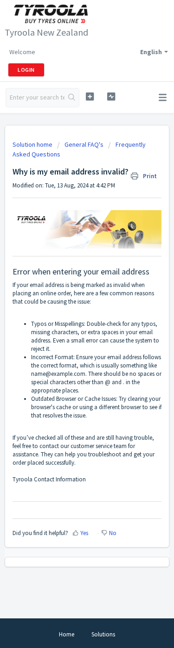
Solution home (33, 144)
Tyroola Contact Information (49, 479)
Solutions (103, 634)
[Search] (71, 97)
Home (66, 634)
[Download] (70, 320)
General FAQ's (83, 144)
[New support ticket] (90, 96)
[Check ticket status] (111, 96)
